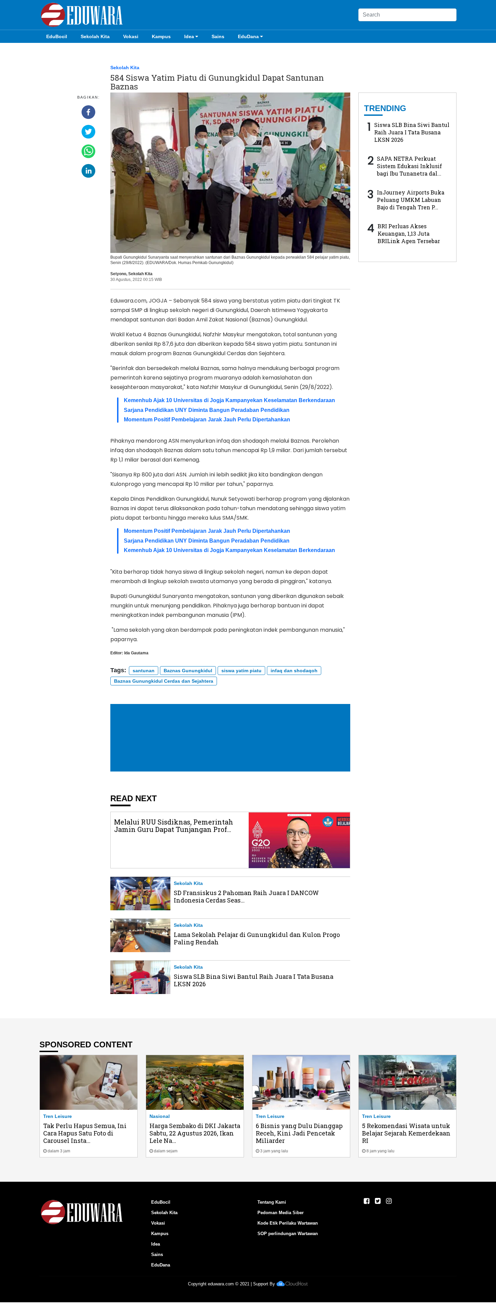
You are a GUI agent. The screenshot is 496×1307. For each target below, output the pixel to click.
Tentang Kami (271, 1202)
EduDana (248, 36)
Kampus (161, 36)
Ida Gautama (136, 653)
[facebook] (88, 112)
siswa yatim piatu (241, 670)
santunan (144, 670)
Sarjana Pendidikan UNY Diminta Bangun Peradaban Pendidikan (207, 410)
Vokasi (130, 36)
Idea (189, 36)
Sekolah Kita (95, 36)
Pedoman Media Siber (280, 1212)
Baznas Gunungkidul (188, 670)
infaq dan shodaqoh (294, 670)
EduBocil (56, 36)
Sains (218, 36)
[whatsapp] (88, 151)
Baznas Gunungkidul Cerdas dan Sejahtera (163, 681)
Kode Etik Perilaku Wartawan (287, 1223)
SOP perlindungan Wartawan (287, 1233)
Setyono (118, 273)
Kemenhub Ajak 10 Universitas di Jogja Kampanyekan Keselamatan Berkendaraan (229, 400)
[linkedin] (88, 171)
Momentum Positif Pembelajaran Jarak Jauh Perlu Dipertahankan (207, 419)
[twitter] (88, 132)
